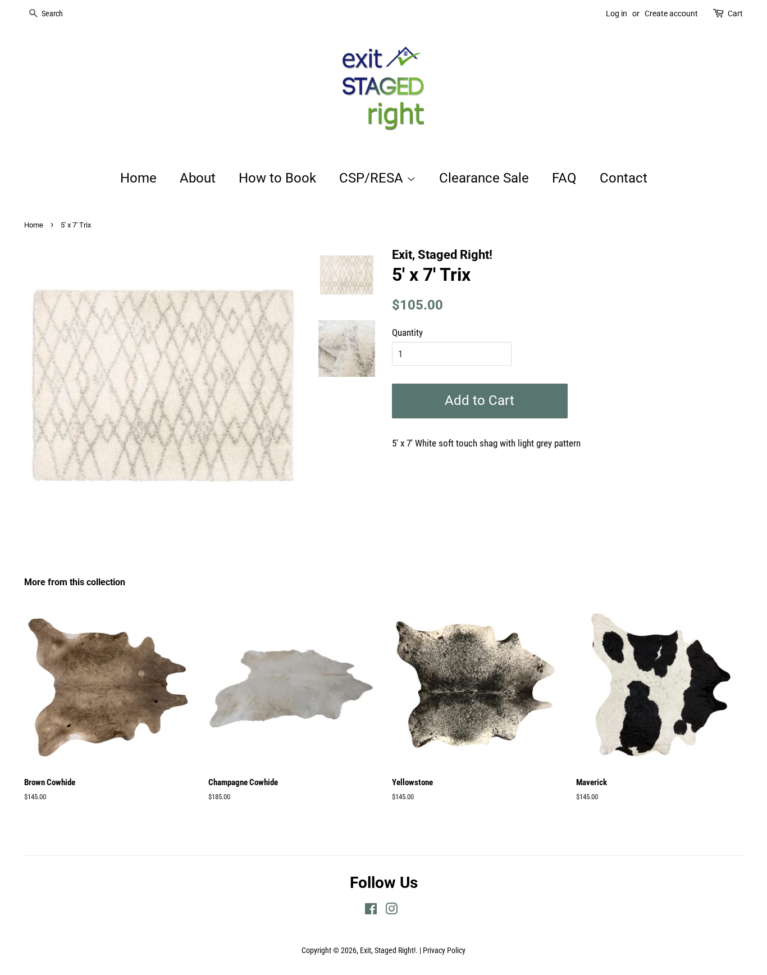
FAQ (564, 178)
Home (138, 178)
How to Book (277, 178)
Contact (623, 178)
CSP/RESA (373, 178)
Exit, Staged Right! (388, 950)
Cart (735, 13)
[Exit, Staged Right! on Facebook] (370, 911)
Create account (671, 13)
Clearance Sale (484, 178)
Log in (616, 13)
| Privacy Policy (442, 950)
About (198, 178)
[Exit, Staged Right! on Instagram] (391, 911)
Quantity (407, 332)
